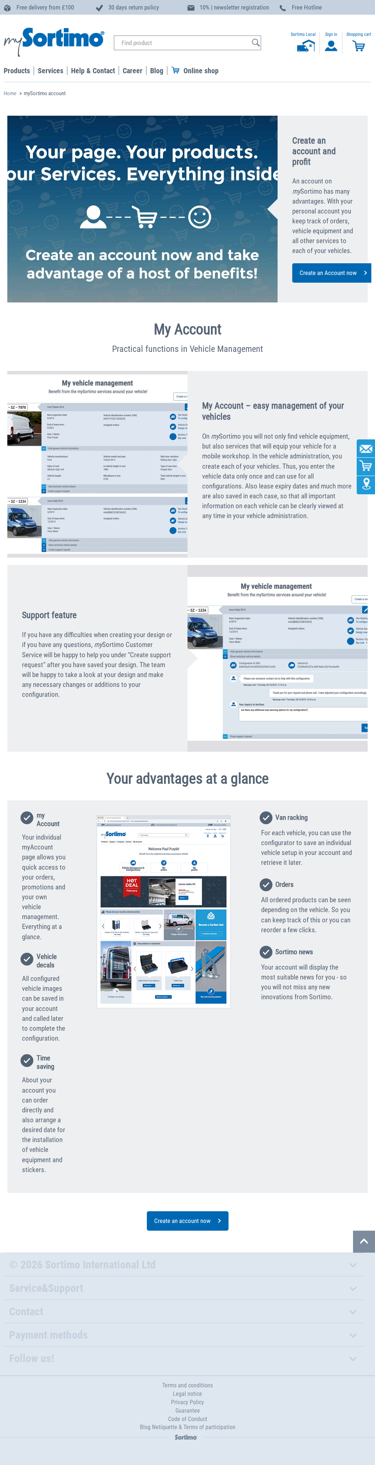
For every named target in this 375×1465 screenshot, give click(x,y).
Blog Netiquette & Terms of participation (187, 1427)
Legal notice (187, 1393)
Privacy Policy (187, 1402)
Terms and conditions (187, 1385)
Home (10, 93)
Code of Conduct (187, 1419)
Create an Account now (328, 272)
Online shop (201, 70)
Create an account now (182, 1220)
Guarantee (187, 1410)
